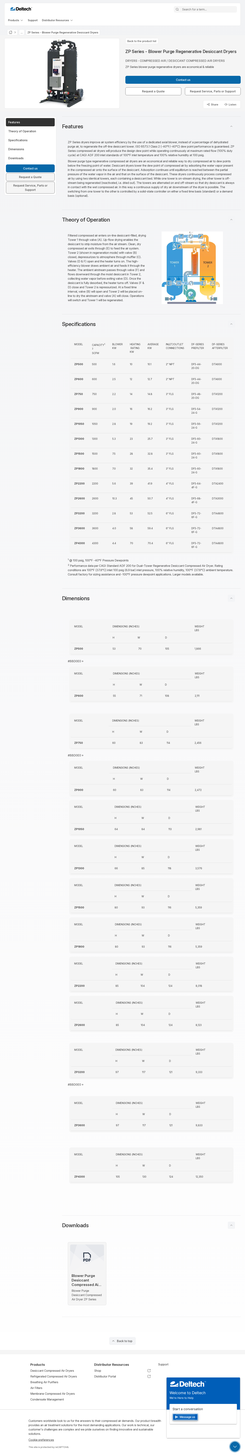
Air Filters (36, 1388)
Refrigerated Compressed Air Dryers (53, 1376)
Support (163, 1364)
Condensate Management (47, 1399)
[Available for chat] (235, 1447)
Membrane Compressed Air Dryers (52, 1393)
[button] (151, 126)
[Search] (177, 9)
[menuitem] (15, 20)
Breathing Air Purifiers (44, 1382)
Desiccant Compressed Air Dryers (52, 1370)
